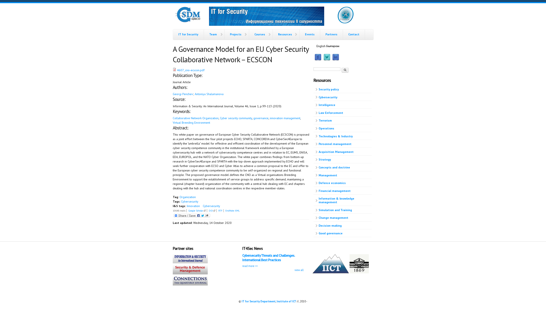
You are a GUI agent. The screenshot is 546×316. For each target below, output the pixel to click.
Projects (235, 34)
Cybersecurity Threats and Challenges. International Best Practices (268, 257)
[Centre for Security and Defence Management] (187, 21)
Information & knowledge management (336, 200)
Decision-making (330, 226)
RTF (220, 210)
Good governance (331, 233)
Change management (333, 218)
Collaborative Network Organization (196, 118)
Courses (259, 34)
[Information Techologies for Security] (266, 17)
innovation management (285, 118)
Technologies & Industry (336, 136)
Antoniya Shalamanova (209, 94)
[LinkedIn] (335, 60)
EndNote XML (232, 210)
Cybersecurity (189, 201)
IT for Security (188, 34)
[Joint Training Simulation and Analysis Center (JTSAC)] (345, 23)
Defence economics (332, 183)
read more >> (250, 266)
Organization (188, 197)
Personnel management (335, 144)
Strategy (325, 159)
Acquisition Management (336, 152)
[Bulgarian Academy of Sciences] (359, 272)
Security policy (329, 89)
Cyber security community (236, 118)
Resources (285, 34)
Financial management (335, 191)
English (321, 46)
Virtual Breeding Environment (191, 123)
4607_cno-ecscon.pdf (191, 70)
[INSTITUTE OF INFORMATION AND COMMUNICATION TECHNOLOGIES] (330, 272)
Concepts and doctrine (334, 167)
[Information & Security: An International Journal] (190, 262)
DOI (212, 210)
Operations (326, 128)
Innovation (193, 206)
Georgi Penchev (183, 94)
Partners (331, 34)
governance (261, 118)
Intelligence (327, 105)
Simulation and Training (335, 210)
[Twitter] (327, 60)
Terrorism (325, 120)
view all (299, 270)
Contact (353, 34)
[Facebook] (318, 60)
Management (328, 175)
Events (310, 34)
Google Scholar (197, 210)
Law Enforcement (331, 113)
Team (213, 34)
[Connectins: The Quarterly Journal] (190, 284)
